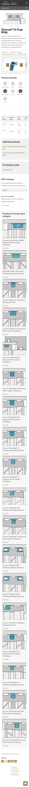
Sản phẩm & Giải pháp (16, 52)
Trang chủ (4, 52)
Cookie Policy (15, 772)
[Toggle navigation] (26, 3)
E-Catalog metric (8, 169)
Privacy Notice (14, 768)
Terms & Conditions (14, 770)
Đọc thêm (5, 248)
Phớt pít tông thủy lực (8, 54)
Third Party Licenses (15, 774)
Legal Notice (14, 767)
